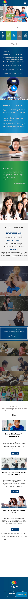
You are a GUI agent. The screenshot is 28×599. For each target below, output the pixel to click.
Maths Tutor (3, 534)
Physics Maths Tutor (16, 534)
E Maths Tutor (14, 536)
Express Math (20, 536)
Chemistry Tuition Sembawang (16, 537)
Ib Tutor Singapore (23, 533)
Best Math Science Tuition (14, 533)
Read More (15, 453)
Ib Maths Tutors (3, 536)
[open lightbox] (14, 88)
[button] (25, 3)
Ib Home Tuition (9, 536)
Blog (14, 415)
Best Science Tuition (6, 533)
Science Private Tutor (9, 534)
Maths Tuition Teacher (6, 537)
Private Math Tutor (23, 534)
